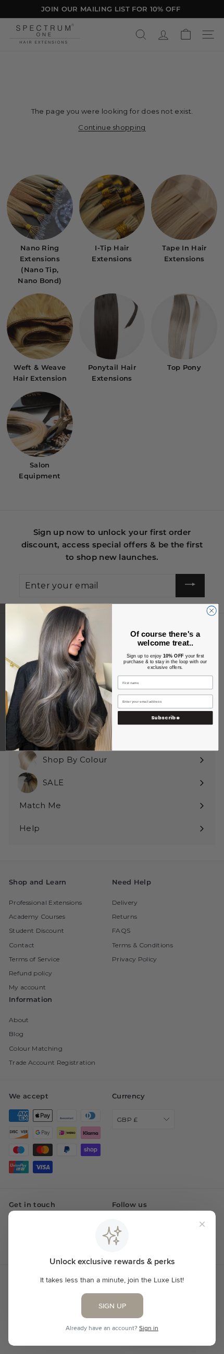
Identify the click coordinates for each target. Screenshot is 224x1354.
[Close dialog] (211, 610)
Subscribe (165, 717)
